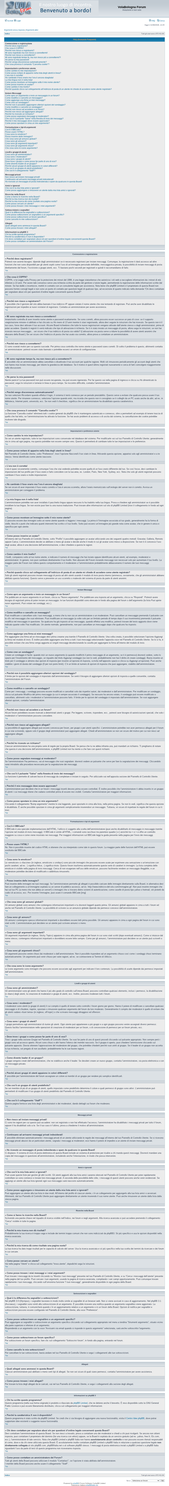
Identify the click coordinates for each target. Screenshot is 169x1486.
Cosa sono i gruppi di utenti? (18, 159)
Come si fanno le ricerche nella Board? (22, 197)
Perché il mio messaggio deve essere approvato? (27, 121)
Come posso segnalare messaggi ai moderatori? (27, 116)
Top (6, 270)
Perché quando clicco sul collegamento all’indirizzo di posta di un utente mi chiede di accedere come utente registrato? (58, 89)
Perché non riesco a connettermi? (20, 55)
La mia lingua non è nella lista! (19, 80)
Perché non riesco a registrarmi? (19, 50)
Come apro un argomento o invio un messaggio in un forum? (32, 95)
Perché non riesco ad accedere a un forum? (24, 109)
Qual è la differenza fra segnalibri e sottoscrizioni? (27, 212)
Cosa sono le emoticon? (16, 134)
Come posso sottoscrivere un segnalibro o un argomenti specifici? (34, 215)
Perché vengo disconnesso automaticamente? (26, 62)
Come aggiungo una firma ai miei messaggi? (25, 100)
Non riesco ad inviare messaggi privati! (22, 177)
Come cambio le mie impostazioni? (21, 71)
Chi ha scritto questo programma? (20, 234)
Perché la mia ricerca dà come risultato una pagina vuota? (31, 201)
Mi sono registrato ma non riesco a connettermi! (26, 53)
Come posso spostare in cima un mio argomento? (27, 123)
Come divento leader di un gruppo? (21, 164)
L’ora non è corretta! (14, 75)
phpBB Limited (80, 1403)
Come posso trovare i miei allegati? (21, 228)
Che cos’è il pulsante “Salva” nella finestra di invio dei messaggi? (34, 118)
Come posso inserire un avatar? (19, 84)
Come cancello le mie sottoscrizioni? (21, 219)
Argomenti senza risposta (14, 30)
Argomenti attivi (32, 30)
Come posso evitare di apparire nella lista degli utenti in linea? (33, 73)
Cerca (162, 21)
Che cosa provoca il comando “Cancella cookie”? (27, 64)
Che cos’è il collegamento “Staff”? (20, 170)
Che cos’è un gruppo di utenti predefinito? (24, 168)
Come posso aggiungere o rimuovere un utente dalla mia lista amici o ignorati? (40, 190)
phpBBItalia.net (92, 1485)
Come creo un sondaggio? (17, 102)
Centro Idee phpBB (135, 1418)
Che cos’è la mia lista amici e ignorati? (22, 188)
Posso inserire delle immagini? (19, 136)
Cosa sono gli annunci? (15, 141)
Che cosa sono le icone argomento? (21, 148)
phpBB (75, 1483)
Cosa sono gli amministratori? (18, 154)
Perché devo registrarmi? (16, 46)
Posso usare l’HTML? (14, 132)
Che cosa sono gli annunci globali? (21, 139)
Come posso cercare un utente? (19, 204)
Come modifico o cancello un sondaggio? (23, 107)
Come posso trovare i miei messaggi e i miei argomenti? (30, 206)
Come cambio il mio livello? (17, 87)
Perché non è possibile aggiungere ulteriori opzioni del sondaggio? (35, 105)
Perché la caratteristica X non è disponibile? (25, 237)
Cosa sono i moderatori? (16, 157)
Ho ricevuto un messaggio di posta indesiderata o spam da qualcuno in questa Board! (43, 181)
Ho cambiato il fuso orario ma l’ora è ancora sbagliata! (29, 77)
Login (18, 21)
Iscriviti (10, 21)
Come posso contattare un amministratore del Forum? (29, 241)
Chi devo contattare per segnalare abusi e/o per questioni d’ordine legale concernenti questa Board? (50, 239)
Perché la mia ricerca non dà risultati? (22, 199)
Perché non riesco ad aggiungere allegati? (24, 112)
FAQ (153, 21)
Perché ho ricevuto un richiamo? (19, 114)
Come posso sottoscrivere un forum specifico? (25, 217)
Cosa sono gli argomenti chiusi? (19, 146)
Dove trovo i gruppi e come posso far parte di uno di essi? (31, 161)
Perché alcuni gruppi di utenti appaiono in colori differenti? (31, 166)
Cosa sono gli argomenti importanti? (21, 143)
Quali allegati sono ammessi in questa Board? (25, 226)
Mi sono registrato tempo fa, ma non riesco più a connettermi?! (33, 57)
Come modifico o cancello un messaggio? (24, 98)
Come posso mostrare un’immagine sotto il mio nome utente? (32, 82)
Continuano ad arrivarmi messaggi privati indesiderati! (29, 179)
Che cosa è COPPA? (14, 48)
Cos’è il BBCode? (13, 129)
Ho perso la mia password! (17, 60)
